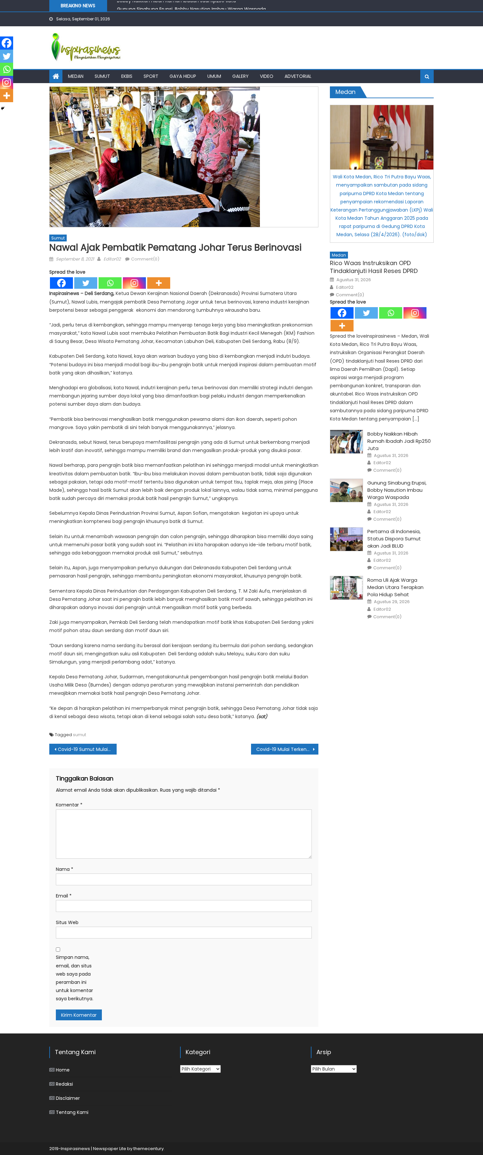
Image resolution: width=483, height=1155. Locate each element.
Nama (64, 869)
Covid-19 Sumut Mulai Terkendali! (87, 749)
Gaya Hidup (183, 76)
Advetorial (298, 76)
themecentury (148, 1148)
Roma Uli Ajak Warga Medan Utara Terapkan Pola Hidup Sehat (395, 587)
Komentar (69, 805)
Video (266, 76)
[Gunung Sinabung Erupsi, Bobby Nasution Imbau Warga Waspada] (346, 491)
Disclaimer (68, 1098)
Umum (214, 76)
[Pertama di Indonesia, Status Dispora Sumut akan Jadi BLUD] (346, 539)
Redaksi (64, 1084)
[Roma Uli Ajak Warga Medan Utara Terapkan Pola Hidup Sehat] (346, 588)
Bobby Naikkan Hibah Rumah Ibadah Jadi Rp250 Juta (399, 441)
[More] (158, 283)
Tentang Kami (72, 1112)
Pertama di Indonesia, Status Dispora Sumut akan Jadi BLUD (394, 538)
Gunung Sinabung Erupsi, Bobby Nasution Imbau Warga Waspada (191, 6)
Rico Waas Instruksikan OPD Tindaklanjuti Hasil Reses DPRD (374, 267)
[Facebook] (61, 283)
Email (64, 896)
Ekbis (126, 76)
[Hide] (2, 108)
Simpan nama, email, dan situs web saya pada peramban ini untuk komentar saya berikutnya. (74, 978)
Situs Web (67, 922)
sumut (79, 735)
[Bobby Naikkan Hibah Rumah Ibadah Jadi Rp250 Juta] (346, 442)
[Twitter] (85, 283)
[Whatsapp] (110, 283)
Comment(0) (145, 259)
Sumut (102, 76)
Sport (151, 76)
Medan (75, 76)
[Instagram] (134, 283)
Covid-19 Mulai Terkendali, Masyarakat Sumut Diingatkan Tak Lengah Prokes (287, 749)
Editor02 (112, 259)
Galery (240, 76)
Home (63, 1070)
